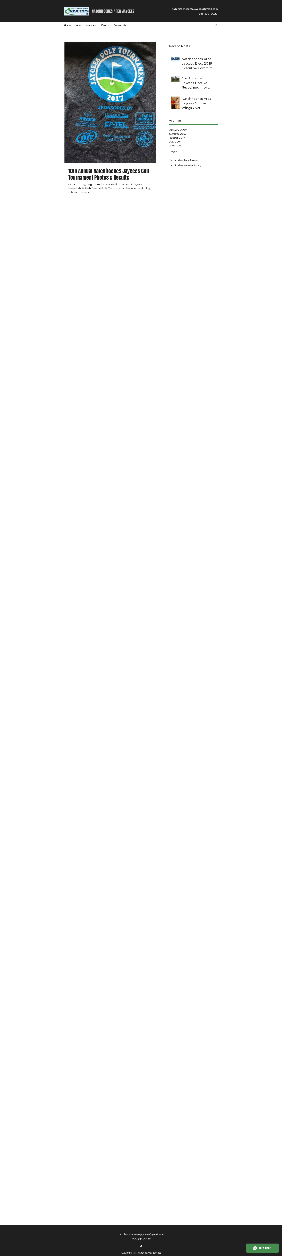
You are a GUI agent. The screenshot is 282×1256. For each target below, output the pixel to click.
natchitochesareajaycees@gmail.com (195, 8)
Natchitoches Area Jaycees (183, 160)
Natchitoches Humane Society (185, 165)
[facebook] (216, 25)
